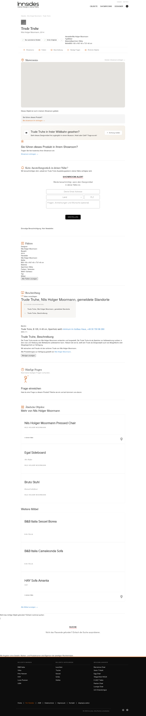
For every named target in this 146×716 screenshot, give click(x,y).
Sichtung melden (114, 133)
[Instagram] (123, 710)
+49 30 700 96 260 (95, 328)
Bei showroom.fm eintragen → (34, 120)
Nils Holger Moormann (34, 16)
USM (19, 683)
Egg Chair (97, 674)
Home (20, 703)
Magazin (119, 2)
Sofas (58, 677)
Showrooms (106, 6)
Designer (119, 6)
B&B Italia (21, 667)
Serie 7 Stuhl (98, 670)
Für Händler (30, 703)
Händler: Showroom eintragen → (115, 60)
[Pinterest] (127, 710)
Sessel (58, 674)
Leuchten (59, 667)
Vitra (19, 670)
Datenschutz (49, 703)
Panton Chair (98, 683)
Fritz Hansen (22, 674)
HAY (19, 677)
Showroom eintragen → (29, 154)
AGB (39, 703)
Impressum (61, 703)
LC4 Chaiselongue (100, 690)
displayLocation (84, 703)
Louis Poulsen (23, 680)
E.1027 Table (98, 680)
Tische (58, 670)
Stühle (58, 680)
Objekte (94, 6)
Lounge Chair (98, 687)
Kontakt (72, 703)
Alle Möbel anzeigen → (29, 607)
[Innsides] (32, 5)
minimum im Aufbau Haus (74, 328)
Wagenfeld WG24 (100, 677)
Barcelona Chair (99, 667)
